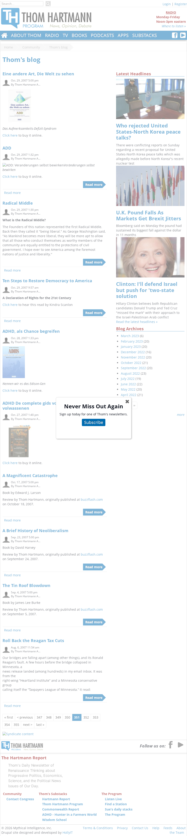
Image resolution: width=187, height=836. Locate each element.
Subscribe (93, 422)
